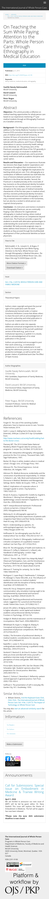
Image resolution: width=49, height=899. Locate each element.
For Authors (10, 729)
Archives (13, 14)
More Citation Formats (16, 263)
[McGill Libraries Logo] (15, 869)
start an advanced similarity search (28, 708)
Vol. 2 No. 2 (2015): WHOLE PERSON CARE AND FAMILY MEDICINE (25, 16)
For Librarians (11, 734)
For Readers (10, 725)
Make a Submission (14, 744)
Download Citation (14, 268)
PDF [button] (24, 65)
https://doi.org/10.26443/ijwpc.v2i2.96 (20, 75)
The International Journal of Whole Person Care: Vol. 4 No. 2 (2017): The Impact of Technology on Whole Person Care (26, 702)
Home (7, 14)
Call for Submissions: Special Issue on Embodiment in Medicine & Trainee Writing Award (24, 790)
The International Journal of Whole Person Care (24, 7)
